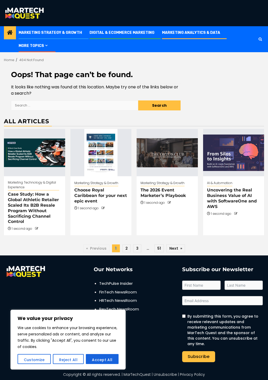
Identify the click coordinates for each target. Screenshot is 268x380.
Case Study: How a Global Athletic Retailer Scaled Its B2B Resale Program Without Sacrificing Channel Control (33, 208)
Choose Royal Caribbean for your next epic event (100, 196)
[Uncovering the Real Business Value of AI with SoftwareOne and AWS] (233, 152)
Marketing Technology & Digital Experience (32, 184)
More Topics (31, 46)
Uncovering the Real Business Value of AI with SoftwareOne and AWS (232, 198)
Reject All (68, 359)
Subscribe (199, 357)
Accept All (102, 359)
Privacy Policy (192, 374)
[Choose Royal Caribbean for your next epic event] (101, 152)
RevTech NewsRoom (119, 309)
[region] (68, 340)
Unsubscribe (165, 374)
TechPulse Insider (116, 283)
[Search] (260, 39)
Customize (34, 359)
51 (159, 248)
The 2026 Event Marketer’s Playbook (163, 193)
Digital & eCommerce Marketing (122, 32)
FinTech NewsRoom (118, 292)
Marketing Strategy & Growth (50, 32)
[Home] (10, 33)
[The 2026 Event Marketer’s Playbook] (167, 152)
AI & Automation (219, 183)
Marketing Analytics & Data (191, 32)
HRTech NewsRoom (118, 300)
